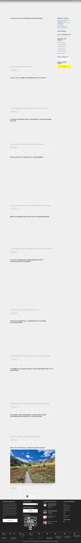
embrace (25, 362)
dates (23, 443)
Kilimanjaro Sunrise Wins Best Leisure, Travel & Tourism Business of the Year (52, 505)
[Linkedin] (25, 521)
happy (29, 316)
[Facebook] (25, 518)
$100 (12, 443)
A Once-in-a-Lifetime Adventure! (26, 18)
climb (15, 73)
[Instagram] (28, 518)
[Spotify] (35, 518)
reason (52, 491)
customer (25, 212)
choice (17, 255)
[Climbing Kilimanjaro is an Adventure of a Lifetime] (32, 387)
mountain (12, 364)
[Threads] (32, 521)
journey (33, 362)
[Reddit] (25, 524)
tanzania (48, 410)
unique (52, 410)
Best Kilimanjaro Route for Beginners (29, 216)
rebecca (34, 212)
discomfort (20, 362)
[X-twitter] (28, 521)
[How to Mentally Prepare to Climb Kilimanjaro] (32, 339)
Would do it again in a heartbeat (27, 157)
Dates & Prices (66, 515)
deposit (27, 443)
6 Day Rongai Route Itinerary (60, 48)
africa (16, 410)
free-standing (29, 410)
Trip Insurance (66, 507)
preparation (17, 364)
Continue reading (13, 111)
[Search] (36, 504)
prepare (22, 364)
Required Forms (67, 510)
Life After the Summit (51, 516)
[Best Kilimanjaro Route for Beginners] (32, 232)
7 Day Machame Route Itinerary (61, 46)
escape (35, 491)
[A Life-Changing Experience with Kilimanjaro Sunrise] (32, 285)
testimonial (33, 73)
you (11, 152)
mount (51, 362)
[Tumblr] (32, 524)
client (12, 73)
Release (48, 443)
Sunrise (29, 73)
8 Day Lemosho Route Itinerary (61, 42)
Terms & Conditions (54, 541)
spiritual (44, 410)
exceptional (19, 316)
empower (31, 491)
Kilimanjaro (19, 73)
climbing (16, 362)
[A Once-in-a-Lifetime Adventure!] (32, 42)
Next (37, 496)
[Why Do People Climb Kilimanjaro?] (32, 466)
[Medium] (35, 524)
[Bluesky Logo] (35, 521)
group (31, 443)
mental (42, 362)
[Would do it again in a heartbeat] (32, 181)
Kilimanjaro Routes (47, 541)
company (19, 443)
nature (44, 491)
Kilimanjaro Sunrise (33, 541)
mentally (47, 362)
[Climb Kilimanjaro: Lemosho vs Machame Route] (32, 132)
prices (44, 443)
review (24, 73)
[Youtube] (32, 518)
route (29, 255)
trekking (52, 443)
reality (48, 491)
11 (34, 496)
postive (38, 316)
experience (25, 316)
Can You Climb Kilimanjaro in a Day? (28, 78)
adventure (12, 410)
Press (40, 443)
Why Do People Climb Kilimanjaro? (27, 447)
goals (29, 362)
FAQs (65, 512)
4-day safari (12, 212)
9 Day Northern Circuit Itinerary (61, 44)
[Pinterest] (28, 524)
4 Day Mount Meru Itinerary (60, 53)
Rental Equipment (67, 505)
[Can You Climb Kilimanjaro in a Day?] (32, 93)
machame (29, 212)
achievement (12, 491)
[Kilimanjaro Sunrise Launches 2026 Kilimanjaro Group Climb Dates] (32, 426)
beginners (12, 255)
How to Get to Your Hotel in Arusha (62, 26)
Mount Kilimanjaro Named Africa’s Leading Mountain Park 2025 (52, 511)
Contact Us (66, 517)
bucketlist (21, 410)
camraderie (22, 491)
